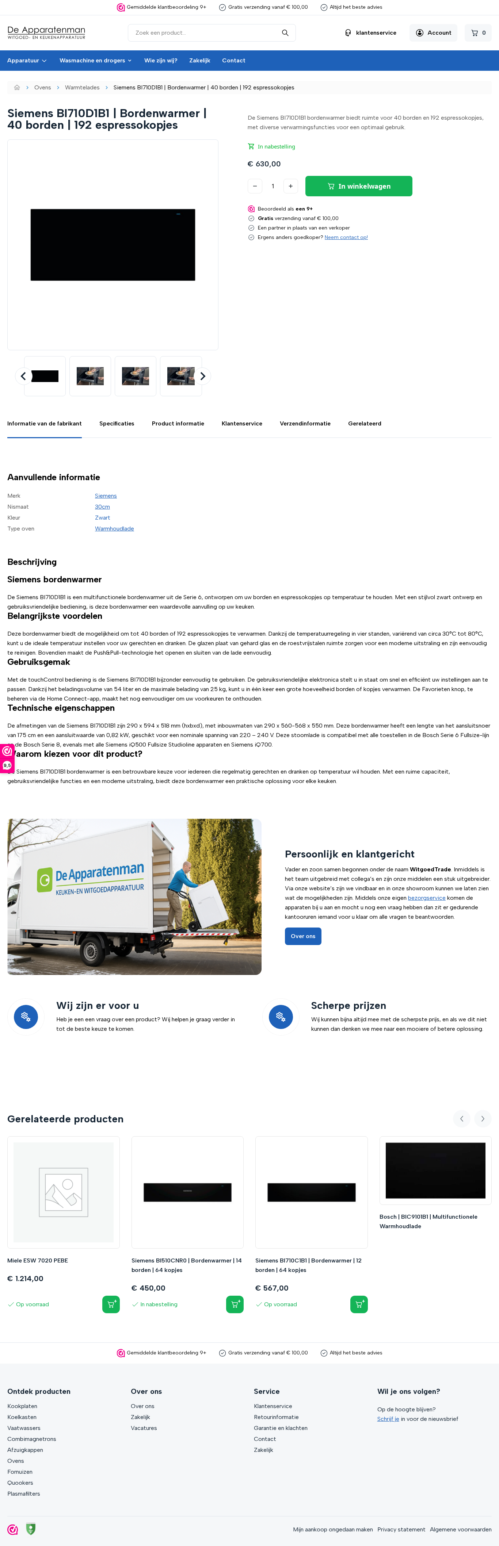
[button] (45, 376)
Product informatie (178, 423)
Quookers (20, 1482)
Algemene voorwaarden (461, 1529)
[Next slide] (202, 376)
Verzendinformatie (305, 423)
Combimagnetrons (31, 1438)
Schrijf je (388, 1418)
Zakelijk (199, 60)
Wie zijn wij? (161, 60)
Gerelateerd (364, 423)
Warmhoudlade (114, 528)
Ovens (42, 87)
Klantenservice (242, 423)
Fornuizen (20, 1471)
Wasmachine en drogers (92, 60)
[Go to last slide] (24, 376)
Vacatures (144, 1427)
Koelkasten (22, 1417)
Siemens (106, 495)
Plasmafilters (23, 1493)
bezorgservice (427, 897)
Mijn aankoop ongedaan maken (333, 1529)
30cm (102, 506)
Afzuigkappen (25, 1449)
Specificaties (116, 423)
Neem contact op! (346, 237)
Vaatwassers (24, 1427)
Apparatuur (23, 60)
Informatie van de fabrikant (44, 423)
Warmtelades (82, 87)
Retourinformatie (276, 1417)
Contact (233, 60)
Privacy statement (401, 1529)
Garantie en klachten (281, 1427)
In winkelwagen (365, 186)
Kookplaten (22, 1406)
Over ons (303, 936)
